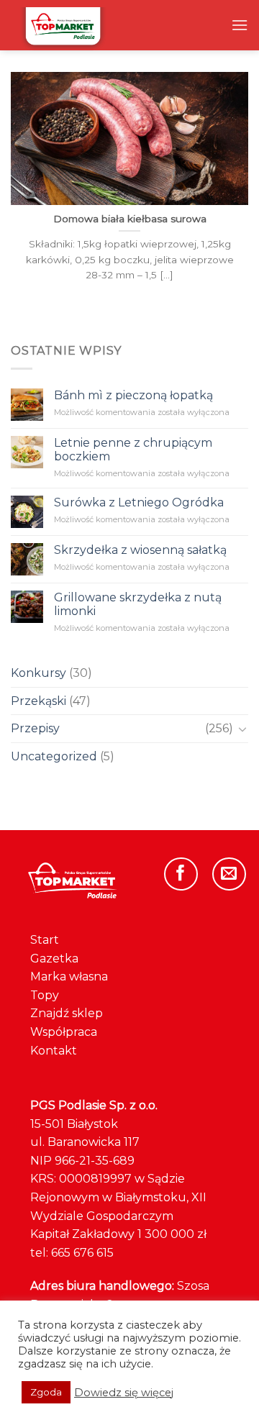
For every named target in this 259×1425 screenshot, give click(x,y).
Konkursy (38, 673)
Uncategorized (54, 755)
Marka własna (69, 976)
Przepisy (35, 728)
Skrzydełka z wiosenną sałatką (140, 550)
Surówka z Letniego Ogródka (139, 502)
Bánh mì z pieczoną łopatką (133, 395)
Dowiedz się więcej (123, 1392)
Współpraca (63, 1032)
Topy (44, 995)
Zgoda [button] (46, 1392)
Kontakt (53, 1050)
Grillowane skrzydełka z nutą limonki (138, 603)
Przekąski (38, 700)
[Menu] (239, 24)
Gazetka (54, 958)
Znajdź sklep (66, 1013)
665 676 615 (82, 1253)
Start (44, 940)
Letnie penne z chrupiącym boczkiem (133, 449)
